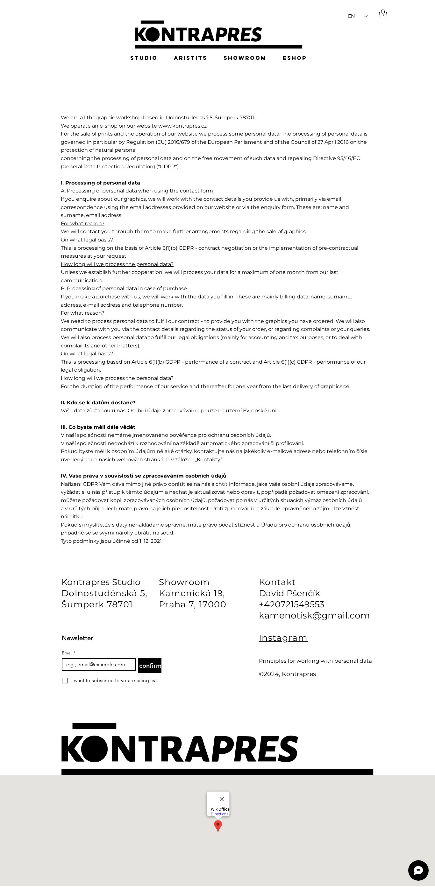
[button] (409, 25)
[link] (383, 14)
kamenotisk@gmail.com (314, 615)
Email (68, 653)
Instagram (283, 637)
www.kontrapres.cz (182, 126)
